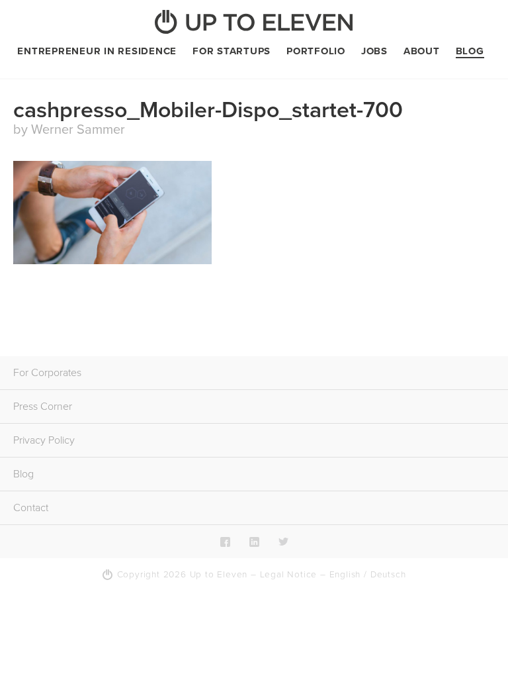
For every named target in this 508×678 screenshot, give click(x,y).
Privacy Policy (44, 440)
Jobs (374, 51)
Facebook (225, 541)
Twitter (283, 541)
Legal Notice (289, 574)
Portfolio (315, 51)
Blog (470, 51)
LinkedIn (254, 541)
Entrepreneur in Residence (97, 51)
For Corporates (47, 372)
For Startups (231, 51)
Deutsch (388, 574)
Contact (30, 507)
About (421, 51)
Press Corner (42, 406)
